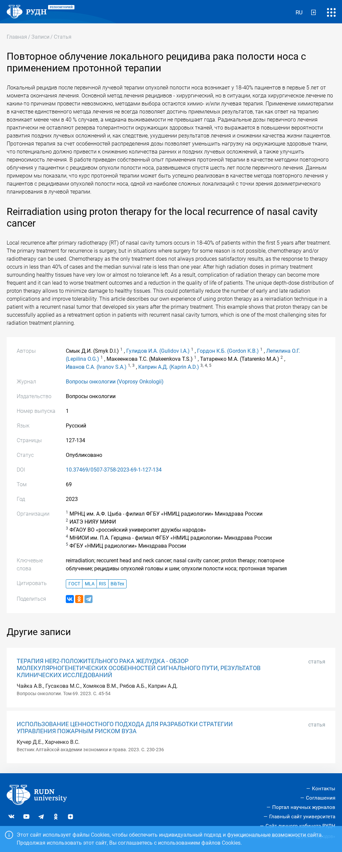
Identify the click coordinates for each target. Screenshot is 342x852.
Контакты (323, 789)
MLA (90, 584)
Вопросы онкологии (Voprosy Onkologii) (115, 381)
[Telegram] (88, 599)
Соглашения (320, 798)
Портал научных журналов (303, 807)
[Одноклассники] (79, 599)
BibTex (117, 584)
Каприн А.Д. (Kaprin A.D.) (168, 367)
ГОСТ (74, 584)
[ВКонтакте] (70, 599)
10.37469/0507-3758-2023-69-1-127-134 (114, 470)
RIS (102, 584)
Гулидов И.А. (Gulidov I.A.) (158, 351)
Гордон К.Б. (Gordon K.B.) (228, 351)
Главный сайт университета (302, 817)
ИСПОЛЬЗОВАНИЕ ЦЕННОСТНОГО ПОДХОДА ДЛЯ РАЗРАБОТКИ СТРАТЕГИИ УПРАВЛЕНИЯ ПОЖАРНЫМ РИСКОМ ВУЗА (125, 728)
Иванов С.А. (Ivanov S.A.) (96, 367)
